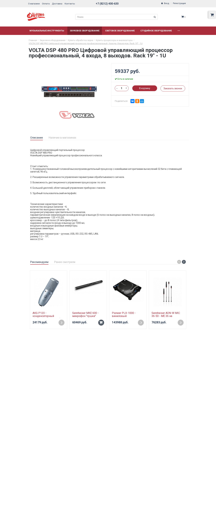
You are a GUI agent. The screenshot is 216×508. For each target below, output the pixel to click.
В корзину (144, 88)
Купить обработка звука (80, 40)
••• (179, 30)
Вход (166, 3)
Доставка (57, 3)
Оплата (46, 3)
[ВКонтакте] (132, 101)
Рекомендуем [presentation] (39, 262)
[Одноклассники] (137, 101)
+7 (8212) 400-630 (107, 3)
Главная (33, 40)
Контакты (70, 3)
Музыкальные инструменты (47, 30)
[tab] (36, 137)
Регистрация (179, 3)
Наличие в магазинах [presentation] (62, 137)
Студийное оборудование (156, 30)
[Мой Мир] (142, 101)
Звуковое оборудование (84, 30)
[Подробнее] (61, 323)
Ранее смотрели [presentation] (64, 262)
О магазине (34, 3)
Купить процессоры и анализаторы (114, 40)
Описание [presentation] (36, 137)
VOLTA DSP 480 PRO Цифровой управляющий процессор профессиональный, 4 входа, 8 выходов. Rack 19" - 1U (86, 43)
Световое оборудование (120, 30)
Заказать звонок (173, 88)
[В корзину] (101, 323)
